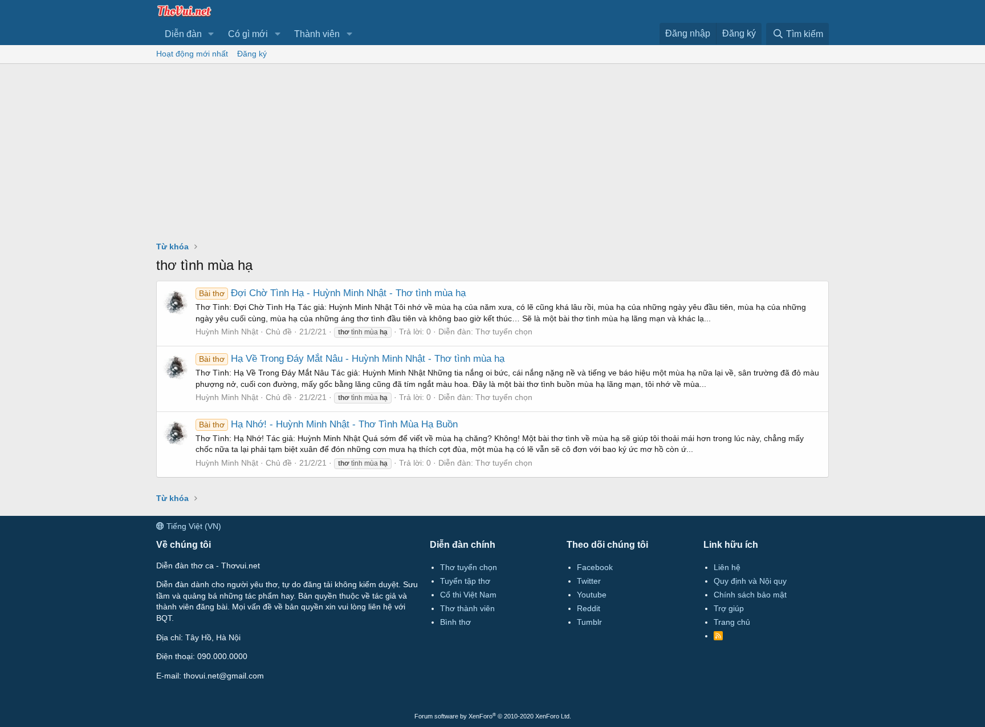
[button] (211, 34)
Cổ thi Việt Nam (468, 594)
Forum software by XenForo (492, 716)
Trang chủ (732, 622)
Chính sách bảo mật (750, 594)
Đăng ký (252, 53)
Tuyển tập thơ (465, 580)
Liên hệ (727, 567)
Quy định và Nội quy (750, 580)
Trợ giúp (729, 608)
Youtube (592, 594)
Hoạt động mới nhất (192, 53)
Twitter (589, 580)
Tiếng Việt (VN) (192, 526)
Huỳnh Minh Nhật (227, 331)
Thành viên (317, 34)
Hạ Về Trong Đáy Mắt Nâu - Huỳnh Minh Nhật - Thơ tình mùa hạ (351, 358)
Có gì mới (248, 34)
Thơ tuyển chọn (503, 331)
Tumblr (589, 622)
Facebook (595, 567)
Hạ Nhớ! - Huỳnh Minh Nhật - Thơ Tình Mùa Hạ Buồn (328, 424)
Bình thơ (455, 622)
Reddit (588, 608)
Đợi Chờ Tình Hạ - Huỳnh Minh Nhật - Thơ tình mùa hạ (332, 293)
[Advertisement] (492, 149)
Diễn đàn (183, 34)
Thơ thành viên (467, 608)
